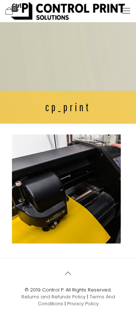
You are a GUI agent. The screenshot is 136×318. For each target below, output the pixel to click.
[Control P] (68, 11)
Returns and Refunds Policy (53, 296)
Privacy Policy (83, 303)
